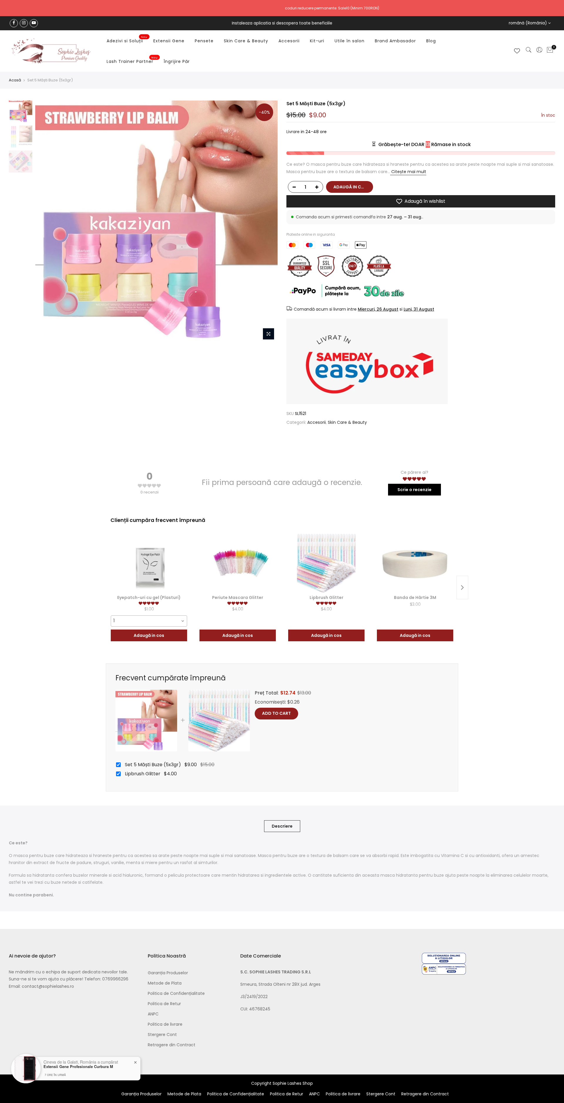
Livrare (293, 132)
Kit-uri (317, 41)
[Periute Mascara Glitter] (237, 563)
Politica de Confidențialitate (176, 993)
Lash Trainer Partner (132, 60)
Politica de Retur (164, 1004)
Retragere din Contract (171, 1045)
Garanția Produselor (168, 973)
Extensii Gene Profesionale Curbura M (78, 1066)
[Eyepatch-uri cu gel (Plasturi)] (149, 563)
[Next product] (462, 587)
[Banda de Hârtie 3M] (415, 563)
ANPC (153, 1014)
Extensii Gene (168, 41)
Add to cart (276, 713)
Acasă (15, 80)
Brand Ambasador (395, 41)
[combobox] (149, 621)
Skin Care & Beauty (246, 41)
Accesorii (289, 41)
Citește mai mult (408, 172)
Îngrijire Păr (177, 61)
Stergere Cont (162, 1034)
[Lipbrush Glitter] (326, 563)
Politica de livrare (165, 1024)
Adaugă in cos (149, 635)
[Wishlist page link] (517, 51)
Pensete (204, 41)
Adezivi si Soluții (127, 39)
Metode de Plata (165, 983)
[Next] (267, 222)
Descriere (282, 826)
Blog (431, 41)
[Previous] (45, 222)
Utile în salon (350, 41)
